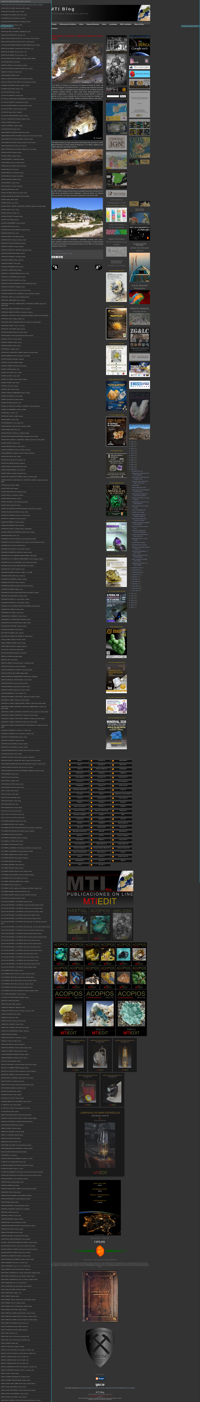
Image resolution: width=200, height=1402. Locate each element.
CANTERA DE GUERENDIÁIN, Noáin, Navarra (12, 266)
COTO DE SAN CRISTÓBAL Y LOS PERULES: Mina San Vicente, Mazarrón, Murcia (21, 943)
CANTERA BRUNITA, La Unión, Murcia (10, 182)
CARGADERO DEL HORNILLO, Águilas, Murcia (12, 609)
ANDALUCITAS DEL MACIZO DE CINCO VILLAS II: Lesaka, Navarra (17, 41)
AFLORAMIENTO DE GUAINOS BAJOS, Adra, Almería (14, 14)
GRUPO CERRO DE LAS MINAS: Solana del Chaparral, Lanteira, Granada (19, 1319)
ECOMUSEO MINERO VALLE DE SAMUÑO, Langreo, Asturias (16, 1101)
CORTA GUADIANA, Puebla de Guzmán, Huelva (12, 787)
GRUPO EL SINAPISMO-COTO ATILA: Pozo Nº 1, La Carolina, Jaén (17, 1370)
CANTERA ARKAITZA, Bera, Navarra (10, 169)
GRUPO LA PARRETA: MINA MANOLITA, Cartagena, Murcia (15, 1376)
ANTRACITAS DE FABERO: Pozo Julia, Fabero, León (14, 51)
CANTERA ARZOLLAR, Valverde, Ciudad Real (12, 176)
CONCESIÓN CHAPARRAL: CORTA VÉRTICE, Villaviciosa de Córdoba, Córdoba (20, 696)
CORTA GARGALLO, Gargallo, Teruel (10, 780)
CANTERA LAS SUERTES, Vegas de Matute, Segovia (14, 379)
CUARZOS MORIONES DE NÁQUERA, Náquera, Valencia (15, 1054)
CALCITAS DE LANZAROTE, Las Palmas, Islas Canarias (14, 102)
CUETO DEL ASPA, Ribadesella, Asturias (11, 1061)
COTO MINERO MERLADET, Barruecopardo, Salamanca (14, 857)
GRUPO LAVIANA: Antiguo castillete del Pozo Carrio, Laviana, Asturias (18, 1383)
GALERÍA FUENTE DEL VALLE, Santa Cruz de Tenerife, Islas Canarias (18, 1245)
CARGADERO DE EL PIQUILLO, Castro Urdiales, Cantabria (15, 548)
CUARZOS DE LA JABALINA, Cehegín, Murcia (12, 1024)
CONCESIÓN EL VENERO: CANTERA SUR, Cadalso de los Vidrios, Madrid (19, 721)
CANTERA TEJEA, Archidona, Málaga (10, 485)
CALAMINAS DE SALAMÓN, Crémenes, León (12, 88)
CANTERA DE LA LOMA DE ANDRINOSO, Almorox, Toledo (15, 273)
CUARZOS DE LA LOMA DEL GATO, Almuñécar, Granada (15, 1027)
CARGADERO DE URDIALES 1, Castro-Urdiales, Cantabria (15, 599)
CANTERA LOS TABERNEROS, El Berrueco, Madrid (13, 409)
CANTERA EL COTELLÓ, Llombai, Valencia (11, 339)
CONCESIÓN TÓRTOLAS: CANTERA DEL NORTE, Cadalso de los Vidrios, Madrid (21, 760)
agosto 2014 (135, 574)
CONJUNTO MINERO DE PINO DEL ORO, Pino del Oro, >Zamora (17, 767)
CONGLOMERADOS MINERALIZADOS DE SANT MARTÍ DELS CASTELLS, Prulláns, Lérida (23, 763)
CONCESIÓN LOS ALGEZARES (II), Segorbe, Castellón (14, 747)
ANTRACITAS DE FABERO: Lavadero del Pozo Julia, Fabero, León (17, 48)
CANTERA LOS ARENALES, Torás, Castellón (12, 396)
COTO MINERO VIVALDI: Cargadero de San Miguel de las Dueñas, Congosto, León (21, 888)
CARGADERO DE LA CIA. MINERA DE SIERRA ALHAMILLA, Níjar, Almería (19, 555)
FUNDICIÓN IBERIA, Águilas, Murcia (10, 1202)
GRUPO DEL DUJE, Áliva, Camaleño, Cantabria (12, 1346)
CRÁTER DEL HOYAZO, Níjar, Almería (10, 1000)
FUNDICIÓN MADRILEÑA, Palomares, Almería (12, 1219)
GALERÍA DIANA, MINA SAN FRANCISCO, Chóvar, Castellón (15, 1239)
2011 (132, 598)
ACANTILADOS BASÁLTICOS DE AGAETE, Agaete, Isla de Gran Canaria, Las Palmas (22, 4)
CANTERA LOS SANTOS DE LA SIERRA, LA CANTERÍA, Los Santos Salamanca (20, 406)
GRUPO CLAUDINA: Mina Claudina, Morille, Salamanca (14, 1329)
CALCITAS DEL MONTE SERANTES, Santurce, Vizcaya (14, 115)
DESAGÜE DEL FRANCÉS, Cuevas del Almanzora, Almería (15, 1074)
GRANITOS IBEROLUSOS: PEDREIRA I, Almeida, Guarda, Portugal (17, 1259)
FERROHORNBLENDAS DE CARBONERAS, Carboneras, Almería (17, 1148)
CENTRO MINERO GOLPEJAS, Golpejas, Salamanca (14, 646)
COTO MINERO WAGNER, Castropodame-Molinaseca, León (15, 891)
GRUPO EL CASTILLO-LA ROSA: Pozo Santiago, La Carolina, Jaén (17, 1349)
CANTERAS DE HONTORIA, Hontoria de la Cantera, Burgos (15, 515)
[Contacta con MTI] (116, 91)
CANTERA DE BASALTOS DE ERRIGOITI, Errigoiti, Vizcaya (15, 229)
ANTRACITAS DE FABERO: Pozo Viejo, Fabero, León (14, 55)
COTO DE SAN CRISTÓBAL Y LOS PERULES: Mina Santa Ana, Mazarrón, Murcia (21, 946)
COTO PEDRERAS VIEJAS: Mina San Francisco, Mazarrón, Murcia (17, 983)
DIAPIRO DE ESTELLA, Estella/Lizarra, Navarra (12, 1081)
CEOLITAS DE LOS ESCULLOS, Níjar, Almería (12, 649)
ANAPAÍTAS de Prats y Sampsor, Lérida (10, 28)
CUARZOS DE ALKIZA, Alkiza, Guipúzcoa (11, 1004)
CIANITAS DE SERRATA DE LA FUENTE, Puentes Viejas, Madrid (16, 669)
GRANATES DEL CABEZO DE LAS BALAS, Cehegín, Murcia (15, 1255)
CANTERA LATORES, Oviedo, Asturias (10, 382)
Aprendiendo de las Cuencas (139, 544)
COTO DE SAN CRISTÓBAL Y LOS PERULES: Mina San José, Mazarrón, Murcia (20, 940)
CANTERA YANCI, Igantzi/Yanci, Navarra (11, 505)
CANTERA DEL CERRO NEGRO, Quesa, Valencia (13, 300)
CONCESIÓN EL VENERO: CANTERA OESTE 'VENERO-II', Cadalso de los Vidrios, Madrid (23, 718)
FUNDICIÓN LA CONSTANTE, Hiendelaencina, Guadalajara (15, 1208)
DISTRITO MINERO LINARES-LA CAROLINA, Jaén (13, 1088)
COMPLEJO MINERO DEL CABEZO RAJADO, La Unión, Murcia (16, 679)
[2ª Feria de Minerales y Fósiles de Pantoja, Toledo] (116, 339)
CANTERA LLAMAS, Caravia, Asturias (10, 389)
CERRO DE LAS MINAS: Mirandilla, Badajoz (11, 656)
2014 (132, 469)
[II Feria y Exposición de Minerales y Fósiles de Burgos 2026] (116, 586)
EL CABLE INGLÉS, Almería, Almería (10, 1111)
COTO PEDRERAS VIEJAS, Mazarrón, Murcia (12, 970)
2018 (132, 460)
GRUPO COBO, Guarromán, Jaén (9, 1333)
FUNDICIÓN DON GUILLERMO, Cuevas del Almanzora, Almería (16, 1195)
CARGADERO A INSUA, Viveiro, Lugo (10, 535)
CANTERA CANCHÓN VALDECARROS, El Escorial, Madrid (15, 196)
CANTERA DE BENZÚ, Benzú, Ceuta (10, 233)
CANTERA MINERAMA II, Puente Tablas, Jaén (12, 422)
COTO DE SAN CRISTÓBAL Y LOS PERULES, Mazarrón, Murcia (16, 901)
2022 (132, 451)
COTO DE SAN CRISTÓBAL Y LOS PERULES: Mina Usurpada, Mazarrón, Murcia (20, 963)
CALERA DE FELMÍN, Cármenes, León (10, 122)
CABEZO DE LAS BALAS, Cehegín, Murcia (11, 71)
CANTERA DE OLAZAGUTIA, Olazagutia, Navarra (13, 286)
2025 (132, 444)
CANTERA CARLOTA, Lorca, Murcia (9, 202)
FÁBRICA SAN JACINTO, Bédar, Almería (10, 1138)
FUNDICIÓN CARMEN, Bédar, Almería (10, 1185)
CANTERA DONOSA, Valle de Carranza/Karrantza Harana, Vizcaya (17, 335)
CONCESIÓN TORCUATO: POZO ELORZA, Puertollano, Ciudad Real (17, 757)
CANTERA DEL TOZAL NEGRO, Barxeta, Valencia (13, 328)
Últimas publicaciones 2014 (139, 487)
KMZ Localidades (125, 24)
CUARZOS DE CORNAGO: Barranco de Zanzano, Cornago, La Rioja (17, 1010)
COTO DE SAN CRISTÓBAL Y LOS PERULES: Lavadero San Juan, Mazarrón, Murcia (22, 908)
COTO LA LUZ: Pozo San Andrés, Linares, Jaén (12, 814)
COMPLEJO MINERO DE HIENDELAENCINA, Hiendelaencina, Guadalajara (19, 676)
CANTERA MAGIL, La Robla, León (9, 412)
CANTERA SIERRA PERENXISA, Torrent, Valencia (13, 469)
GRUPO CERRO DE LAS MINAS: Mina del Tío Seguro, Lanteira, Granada (19, 1316)
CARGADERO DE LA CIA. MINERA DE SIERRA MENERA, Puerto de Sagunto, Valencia (22, 558)
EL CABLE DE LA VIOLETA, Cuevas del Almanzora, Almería (15, 1108)
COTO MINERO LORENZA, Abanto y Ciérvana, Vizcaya (14, 854)
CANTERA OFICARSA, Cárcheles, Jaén (10, 443)
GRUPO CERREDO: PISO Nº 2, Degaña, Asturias (13, 1302)
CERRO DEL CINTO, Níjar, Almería (9, 659)
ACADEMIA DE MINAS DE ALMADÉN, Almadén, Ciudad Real (15, 1)
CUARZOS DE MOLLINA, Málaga (9, 1034)
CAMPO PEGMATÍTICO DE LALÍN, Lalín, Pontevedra (14, 145)
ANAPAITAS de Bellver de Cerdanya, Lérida (11, 25)
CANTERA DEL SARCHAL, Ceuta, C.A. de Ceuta (13, 325)
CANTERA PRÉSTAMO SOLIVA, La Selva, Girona (13, 446)
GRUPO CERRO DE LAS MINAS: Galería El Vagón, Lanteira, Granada (18, 1313)
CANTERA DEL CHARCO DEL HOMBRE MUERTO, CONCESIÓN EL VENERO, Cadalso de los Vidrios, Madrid (23, 304)
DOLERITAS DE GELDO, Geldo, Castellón (11, 1094)
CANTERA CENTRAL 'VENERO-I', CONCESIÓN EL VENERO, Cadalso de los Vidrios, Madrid (23, 206)
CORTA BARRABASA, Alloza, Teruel (9, 774)
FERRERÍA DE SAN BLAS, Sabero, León (11, 1141)
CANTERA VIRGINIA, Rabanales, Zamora (11, 498)
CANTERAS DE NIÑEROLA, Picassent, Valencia (12, 522)
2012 (132, 595)
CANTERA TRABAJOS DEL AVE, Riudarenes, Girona (14, 491)
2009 (132, 602)
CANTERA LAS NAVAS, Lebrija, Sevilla (10, 375)
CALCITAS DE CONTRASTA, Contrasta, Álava (12, 95)
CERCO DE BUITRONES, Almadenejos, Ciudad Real (13, 653)
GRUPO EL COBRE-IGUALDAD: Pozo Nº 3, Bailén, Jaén (15, 1360)
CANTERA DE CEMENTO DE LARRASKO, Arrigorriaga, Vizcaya (16, 250)
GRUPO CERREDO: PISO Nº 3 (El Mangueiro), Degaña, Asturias (16, 1306)
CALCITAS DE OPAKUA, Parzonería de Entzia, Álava (14, 108)
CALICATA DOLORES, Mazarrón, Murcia (10, 129)
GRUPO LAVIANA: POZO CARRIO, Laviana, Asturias (14, 1397)
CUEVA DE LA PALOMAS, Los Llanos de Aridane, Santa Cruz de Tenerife (18, 1064)
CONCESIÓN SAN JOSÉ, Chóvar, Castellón (11, 753)
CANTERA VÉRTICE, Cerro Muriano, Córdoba (12, 495)
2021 (132, 453)
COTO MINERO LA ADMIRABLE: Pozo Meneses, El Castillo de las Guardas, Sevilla (21, 847)
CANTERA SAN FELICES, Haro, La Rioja (11, 456)
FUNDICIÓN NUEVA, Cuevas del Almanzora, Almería (13, 1222)
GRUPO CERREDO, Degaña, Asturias (10, 1296)
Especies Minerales (92, 24)
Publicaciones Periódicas (68, 24)
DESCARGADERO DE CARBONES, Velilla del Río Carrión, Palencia (17, 1077)
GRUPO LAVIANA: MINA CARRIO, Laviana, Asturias (13, 1386)
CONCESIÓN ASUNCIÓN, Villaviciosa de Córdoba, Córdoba (15, 689)
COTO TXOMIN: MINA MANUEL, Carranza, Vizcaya (13, 994)
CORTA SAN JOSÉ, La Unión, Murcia (10, 794)
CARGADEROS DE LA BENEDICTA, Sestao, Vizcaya (14, 616)
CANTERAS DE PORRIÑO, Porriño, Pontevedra (12, 525)
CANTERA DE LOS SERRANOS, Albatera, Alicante (13, 276)
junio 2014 (135, 579)
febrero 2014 (135, 588)
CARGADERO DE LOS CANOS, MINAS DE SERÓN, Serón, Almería (17, 565)
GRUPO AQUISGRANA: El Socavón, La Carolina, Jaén (14, 1262)
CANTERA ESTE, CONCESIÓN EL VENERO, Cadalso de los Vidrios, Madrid (19, 352)
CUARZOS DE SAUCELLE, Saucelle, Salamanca (13, 1044)
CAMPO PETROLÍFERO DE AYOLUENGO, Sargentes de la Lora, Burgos (18, 149)
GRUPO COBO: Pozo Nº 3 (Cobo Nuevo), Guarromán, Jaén (15, 1339)
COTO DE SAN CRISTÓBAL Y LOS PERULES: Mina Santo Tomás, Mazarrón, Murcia (21, 950)
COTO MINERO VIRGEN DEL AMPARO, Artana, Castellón (15, 881)
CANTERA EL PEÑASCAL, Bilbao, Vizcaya (11, 342)
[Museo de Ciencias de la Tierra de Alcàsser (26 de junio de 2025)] (139, 388)
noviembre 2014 (136, 567)
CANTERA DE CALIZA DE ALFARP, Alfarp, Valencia (13, 243)
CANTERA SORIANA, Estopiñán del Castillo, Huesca (13, 473)
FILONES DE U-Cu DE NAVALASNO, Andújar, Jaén (13, 1161)
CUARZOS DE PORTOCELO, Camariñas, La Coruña (13, 1037)
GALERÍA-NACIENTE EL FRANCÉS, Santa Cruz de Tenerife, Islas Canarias (19, 1249)
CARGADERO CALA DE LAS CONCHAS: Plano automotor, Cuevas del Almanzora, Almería (23, 542)
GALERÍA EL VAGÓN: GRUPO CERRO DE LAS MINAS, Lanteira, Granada (19, 1242)
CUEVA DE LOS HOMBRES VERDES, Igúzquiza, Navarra (15, 1067)
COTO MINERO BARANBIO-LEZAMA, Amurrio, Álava (13, 821)
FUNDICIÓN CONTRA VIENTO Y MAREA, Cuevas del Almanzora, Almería (18, 1188)
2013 (132, 593)
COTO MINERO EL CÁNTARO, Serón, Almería (12, 841)
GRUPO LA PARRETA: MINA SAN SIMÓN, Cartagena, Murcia (15, 1380)
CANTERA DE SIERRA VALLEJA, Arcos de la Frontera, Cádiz (15, 290)
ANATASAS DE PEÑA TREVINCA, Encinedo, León (13, 35)
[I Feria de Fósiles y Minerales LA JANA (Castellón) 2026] (116, 478)
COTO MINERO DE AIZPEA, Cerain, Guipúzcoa (12, 824)
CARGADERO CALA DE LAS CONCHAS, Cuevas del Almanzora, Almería (18, 538)
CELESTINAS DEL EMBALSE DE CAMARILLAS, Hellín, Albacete (16, 636)
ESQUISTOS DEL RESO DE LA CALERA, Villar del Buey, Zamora (17, 1121)
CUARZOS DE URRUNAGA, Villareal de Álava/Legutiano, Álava (16, 1047)
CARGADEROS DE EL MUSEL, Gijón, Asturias (12, 612)
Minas (70, 253)
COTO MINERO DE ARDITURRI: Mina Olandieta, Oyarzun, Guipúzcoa (18, 831)
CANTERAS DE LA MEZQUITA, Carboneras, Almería (13, 518)
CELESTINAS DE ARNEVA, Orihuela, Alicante (12, 629)
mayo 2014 (135, 581)
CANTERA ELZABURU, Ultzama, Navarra (11, 345)
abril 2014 (135, 583)
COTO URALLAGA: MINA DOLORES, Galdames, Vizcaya (15, 997)
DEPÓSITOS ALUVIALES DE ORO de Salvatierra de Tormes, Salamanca (18, 1071)
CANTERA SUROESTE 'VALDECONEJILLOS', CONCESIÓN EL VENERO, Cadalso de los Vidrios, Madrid (24, 480)
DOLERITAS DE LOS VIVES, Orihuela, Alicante (12, 1098)
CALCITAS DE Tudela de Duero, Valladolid (11, 112)
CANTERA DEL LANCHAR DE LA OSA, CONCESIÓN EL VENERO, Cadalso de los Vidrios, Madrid (24, 315)
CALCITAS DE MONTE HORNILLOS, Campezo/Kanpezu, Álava (16, 105)
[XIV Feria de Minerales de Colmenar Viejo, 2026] (116, 410)
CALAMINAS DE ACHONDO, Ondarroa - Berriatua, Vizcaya (15, 85)
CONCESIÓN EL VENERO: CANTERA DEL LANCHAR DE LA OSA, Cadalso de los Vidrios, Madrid (24, 711)
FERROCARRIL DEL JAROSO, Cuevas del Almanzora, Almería (16, 1145)
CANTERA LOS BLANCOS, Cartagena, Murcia (12, 399)
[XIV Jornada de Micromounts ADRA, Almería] (116, 374)
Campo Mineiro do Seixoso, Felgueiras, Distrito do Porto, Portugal (76, 37)
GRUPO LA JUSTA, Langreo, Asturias (10, 1373)
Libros (81, 24)
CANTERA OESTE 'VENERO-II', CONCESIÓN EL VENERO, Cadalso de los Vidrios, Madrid (23, 439)
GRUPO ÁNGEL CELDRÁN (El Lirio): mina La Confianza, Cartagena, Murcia (19, 1279)
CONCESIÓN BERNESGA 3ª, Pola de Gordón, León (13, 693)
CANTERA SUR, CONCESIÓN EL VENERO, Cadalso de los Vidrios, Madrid (19, 476)
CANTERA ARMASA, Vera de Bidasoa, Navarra (12, 172)
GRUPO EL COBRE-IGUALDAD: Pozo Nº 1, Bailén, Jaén (15, 1356)
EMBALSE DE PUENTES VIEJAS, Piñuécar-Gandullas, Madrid (16, 1114)
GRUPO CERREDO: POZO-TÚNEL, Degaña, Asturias (14, 1309)
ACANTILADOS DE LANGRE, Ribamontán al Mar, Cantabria (15, 8)
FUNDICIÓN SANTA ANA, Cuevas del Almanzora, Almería (14, 1235)
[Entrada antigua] (99, 269)
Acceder (76, 68)
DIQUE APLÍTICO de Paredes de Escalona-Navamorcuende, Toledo (17, 1084)
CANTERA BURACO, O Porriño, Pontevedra (11, 186)
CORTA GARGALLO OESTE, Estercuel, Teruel (12, 784)
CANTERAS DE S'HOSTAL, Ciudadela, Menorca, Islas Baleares (16, 528)
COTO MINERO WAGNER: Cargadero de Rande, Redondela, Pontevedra (19, 894)
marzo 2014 (135, 586)
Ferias (104, 24)
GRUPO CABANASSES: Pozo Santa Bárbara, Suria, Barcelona (16, 1286)
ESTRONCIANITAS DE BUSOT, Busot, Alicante (12, 1125)
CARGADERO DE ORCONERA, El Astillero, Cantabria (14, 579)
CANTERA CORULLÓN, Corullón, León (10, 213)
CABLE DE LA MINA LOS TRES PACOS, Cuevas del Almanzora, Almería (18, 82)
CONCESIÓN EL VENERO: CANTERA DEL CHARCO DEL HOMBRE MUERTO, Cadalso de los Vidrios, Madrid (23, 707)
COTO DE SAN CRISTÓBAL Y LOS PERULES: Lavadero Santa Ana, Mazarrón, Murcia (22, 911)
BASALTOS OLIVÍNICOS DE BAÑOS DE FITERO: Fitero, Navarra (17, 68)
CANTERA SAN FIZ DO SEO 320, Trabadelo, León (13, 459)
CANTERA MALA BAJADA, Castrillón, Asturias (12, 416)
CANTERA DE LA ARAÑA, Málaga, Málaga (11, 270)
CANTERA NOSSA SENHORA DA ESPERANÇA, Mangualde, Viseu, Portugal (19, 436)
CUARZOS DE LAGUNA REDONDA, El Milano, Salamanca (15, 1031)
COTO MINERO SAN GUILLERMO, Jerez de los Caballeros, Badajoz (17, 874)
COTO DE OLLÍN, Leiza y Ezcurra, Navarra (11, 810)
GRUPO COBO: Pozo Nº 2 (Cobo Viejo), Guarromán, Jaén (15, 1336)
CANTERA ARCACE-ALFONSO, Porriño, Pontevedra (13, 166)
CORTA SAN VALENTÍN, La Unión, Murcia (11, 800)
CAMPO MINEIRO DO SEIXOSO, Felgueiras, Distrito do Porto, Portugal (18, 142)
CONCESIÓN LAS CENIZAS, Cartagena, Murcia (12, 740)
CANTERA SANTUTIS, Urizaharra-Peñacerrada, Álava (14, 466)
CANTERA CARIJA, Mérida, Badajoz (9, 199)
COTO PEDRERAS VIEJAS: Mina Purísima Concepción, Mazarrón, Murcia (19, 980)
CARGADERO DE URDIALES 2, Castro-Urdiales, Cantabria (15, 602)
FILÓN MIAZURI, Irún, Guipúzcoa (9, 1155)
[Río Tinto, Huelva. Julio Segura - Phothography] (139, 303)
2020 (132, 455)
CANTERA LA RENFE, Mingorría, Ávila (10, 369)
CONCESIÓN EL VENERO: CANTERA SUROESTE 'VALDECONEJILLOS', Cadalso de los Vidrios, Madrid (24, 726)
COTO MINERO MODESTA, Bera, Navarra (11, 861)
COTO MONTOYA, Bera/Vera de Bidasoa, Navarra (13, 898)
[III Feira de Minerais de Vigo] (116, 551)
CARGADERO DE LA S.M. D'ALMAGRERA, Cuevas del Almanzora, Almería (19, 562)
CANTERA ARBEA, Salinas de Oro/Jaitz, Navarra (12, 162)
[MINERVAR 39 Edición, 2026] (116, 748)
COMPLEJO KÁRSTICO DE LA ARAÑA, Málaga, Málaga (14, 673)
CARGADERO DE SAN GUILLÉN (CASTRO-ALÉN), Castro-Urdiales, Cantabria (20, 592)
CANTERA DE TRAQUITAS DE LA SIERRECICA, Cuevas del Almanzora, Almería (20, 293)
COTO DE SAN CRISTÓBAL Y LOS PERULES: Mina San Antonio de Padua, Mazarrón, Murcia (24, 936)
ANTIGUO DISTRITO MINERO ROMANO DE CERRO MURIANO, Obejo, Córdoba (20, 45)
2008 (132, 605)
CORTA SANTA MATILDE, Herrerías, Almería (11, 807)
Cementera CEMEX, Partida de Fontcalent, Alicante (13, 639)
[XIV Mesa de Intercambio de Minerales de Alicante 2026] (116, 657)
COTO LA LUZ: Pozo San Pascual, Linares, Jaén (13, 817)
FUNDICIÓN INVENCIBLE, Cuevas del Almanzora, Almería (15, 1205)
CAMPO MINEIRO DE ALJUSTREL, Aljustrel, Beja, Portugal (15, 132)
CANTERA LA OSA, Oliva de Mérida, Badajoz (12, 362)
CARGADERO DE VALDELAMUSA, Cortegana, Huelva (14, 595)
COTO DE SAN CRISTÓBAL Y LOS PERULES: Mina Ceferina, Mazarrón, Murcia (20, 915)
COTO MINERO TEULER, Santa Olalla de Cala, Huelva (14, 878)
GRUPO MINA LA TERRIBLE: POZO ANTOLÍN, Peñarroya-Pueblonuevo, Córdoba (20, 1400)
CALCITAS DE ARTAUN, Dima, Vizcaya (10, 92)
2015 (132, 467)
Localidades (113, 24)
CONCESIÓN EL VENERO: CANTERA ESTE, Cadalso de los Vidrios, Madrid (19, 715)
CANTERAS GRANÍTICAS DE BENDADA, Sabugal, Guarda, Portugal (17, 532)
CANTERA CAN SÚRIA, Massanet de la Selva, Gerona (14, 192)
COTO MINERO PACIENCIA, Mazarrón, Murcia (12, 868)
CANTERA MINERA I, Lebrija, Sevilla (9, 419)
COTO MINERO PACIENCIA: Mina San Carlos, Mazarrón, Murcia (16, 871)
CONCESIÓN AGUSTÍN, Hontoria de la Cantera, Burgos (14, 683)
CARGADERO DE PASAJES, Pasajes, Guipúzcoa (13, 582)
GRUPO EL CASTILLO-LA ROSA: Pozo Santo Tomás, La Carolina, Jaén (18, 1353)
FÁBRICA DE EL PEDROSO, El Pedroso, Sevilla (12, 1131)
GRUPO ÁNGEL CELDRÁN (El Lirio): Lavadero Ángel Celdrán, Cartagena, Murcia (20, 1272)
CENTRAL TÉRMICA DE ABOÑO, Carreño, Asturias (13, 643)
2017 (132, 462)
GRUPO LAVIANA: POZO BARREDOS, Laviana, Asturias (14, 1393)
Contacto (54, 28)
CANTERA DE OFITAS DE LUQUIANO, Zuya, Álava (13, 280)
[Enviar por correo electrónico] (52, 257)
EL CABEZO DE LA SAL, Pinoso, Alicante (11, 1104)
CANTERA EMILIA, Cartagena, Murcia (10, 349)
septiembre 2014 (136, 572)
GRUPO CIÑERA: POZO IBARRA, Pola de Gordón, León (15, 1323)
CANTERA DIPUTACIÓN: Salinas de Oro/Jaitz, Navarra (14, 332)
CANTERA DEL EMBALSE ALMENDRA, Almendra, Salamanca (16, 308)
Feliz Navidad (135, 485)
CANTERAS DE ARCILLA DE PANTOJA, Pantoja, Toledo (14, 512)
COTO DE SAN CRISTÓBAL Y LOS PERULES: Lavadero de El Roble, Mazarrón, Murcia (22, 905)
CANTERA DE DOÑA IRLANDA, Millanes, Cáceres (13, 253)
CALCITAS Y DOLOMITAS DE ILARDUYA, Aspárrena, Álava (15, 119)
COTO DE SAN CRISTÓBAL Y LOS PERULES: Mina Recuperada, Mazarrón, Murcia (21, 933)
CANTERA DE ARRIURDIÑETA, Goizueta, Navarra (13, 223)
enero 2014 (135, 590)
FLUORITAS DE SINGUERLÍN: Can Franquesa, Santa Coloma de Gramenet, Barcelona (22, 1171)
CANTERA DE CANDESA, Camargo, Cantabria (12, 246)
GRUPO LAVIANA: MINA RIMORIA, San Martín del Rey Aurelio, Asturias (18, 1390)
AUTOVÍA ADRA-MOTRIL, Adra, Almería (10, 61)
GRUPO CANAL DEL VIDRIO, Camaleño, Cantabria (13, 1289)
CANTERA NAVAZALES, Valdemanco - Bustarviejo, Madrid (15, 433)
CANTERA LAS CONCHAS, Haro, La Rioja (11, 372)
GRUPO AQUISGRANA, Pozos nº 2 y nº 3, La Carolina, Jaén (15, 1266)
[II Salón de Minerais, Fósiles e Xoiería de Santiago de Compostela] (116, 446)
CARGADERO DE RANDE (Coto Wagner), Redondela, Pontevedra (17, 585)
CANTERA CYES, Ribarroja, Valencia (10, 219)
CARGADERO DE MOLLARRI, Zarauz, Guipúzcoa (13, 575)
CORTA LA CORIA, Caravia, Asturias (9, 790)
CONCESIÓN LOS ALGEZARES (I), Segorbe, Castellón (14, 743)
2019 (132, 457)
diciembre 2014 (136, 471)
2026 (132, 441)
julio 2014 (134, 577)
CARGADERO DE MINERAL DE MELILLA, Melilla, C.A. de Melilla (16, 572)
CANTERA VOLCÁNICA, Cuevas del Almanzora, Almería (14, 501)
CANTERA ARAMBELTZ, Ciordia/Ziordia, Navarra (12, 159)
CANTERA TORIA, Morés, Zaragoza (9, 488)
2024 (132, 446)
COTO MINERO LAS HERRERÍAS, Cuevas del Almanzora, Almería (17, 851)
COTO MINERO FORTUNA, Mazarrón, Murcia (12, 844)
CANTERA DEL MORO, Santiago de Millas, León (12, 318)
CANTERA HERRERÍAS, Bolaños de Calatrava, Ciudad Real (15, 355)
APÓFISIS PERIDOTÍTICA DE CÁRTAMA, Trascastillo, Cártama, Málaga (18, 58)
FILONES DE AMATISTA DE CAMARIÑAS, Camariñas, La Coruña (16, 1158)
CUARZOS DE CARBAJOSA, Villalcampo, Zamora (13, 1007)
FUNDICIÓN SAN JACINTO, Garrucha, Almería (12, 1229)
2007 (132, 607)
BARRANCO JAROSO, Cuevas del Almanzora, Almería (14, 65)
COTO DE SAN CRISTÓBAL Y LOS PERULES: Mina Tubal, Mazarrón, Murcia (19, 960)
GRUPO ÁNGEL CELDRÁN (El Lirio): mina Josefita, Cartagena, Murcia (18, 1276)
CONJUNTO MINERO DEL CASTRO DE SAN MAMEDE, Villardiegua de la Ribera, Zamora (22, 770)
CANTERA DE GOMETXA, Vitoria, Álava (10, 263)
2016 (132, 464)
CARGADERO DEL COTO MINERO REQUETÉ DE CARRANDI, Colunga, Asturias (20, 606)
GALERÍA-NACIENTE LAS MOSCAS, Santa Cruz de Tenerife (15, 1252)
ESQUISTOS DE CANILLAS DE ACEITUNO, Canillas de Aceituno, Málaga (19, 1118)
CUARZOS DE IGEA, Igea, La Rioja (9, 1017)
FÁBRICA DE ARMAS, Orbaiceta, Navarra (11, 1128)
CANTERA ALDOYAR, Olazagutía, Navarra (11, 152)
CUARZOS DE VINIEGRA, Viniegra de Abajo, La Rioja (14, 1051)
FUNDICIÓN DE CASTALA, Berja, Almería (11, 1192)
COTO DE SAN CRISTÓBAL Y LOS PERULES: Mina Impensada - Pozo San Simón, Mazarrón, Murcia (25, 926)
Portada (53, 24)
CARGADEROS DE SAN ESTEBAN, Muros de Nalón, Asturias (16, 622)
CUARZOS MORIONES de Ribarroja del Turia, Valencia (14, 1057)
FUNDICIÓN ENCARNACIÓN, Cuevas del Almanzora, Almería (15, 1198)
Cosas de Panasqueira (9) (138, 510)
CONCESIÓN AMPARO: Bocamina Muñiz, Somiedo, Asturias (15, 686)
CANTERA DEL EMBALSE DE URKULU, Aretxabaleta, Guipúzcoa (17, 312)
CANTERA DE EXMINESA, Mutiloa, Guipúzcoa (12, 260)
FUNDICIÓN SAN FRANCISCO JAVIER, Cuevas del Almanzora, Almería (18, 1225)
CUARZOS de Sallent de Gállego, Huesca (11, 1041)
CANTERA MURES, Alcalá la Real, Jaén (10, 429)
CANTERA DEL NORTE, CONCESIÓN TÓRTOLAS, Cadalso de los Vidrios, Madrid (21, 322)
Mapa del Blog (139, 24)
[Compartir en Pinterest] (62, 257)
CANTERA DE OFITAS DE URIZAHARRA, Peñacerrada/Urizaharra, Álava (18, 283)
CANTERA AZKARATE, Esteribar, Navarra (11, 179)
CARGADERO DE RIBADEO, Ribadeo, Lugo (11, 589)
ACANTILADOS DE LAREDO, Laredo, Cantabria (12, 11)
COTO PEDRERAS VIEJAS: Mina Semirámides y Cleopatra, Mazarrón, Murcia (19, 990)
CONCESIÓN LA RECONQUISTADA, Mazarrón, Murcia (14, 737)
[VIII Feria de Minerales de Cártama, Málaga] (116, 515)
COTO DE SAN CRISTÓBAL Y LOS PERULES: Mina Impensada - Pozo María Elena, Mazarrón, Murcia (24, 922)
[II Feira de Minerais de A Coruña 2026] (116, 622)
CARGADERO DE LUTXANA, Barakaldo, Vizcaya (13, 569)
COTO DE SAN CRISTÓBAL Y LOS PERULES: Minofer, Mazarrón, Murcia (18, 967)
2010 (132, 600)
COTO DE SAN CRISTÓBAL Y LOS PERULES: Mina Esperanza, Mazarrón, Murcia (21, 918)
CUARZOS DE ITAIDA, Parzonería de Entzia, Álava (13, 1020)
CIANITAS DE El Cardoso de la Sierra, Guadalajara (13, 666)
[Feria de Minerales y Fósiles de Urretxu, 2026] (116, 692)
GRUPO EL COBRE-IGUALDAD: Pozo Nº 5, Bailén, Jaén (15, 1363)
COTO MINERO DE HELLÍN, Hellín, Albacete (11, 834)
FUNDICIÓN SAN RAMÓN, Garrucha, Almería (12, 1232)
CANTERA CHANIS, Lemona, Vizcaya (10, 209)
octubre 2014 (135, 570)
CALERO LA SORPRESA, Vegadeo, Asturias (12, 125)
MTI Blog (62, 8)
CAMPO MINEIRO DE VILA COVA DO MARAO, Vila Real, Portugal (17, 139)
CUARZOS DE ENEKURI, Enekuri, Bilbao (11, 1014)
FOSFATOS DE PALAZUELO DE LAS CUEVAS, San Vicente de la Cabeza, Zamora (21, 1175)
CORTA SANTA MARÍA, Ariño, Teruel (9, 804)
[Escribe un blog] (54, 257)
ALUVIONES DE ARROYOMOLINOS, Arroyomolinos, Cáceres (16, 21)
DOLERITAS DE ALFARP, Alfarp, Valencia (11, 1091)
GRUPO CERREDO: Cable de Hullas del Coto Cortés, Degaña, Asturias (18, 1299)
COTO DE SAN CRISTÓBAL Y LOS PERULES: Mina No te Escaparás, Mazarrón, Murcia (22, 930)
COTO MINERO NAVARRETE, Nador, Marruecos (12, 864)
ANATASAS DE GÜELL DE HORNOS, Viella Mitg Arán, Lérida (16, 31)
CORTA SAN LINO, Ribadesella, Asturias (10, 797)
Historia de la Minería (61, 253)
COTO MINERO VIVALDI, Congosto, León (11, 884)
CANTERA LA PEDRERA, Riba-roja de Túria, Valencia (14, 365)
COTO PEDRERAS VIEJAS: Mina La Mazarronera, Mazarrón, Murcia (17, 977)
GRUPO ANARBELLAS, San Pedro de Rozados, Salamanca (15, 1269)
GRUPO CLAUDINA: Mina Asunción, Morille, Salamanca (14, 1326)
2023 (132, 448)
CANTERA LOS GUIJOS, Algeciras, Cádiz (11, 402)
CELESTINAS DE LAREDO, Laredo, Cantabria (12, 632)
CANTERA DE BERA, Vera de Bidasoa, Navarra (12, 236)
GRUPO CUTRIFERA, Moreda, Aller (9, 1343)
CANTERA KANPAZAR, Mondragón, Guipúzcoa (12, 359)
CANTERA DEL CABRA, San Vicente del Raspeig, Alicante (15, 296)
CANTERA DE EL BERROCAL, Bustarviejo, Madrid (13, 256)
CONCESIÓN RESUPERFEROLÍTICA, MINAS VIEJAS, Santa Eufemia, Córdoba (20, 750)
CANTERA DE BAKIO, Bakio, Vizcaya (10, 226)
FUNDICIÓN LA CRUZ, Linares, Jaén (10, 1212)
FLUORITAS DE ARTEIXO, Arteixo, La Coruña (12, 1168)
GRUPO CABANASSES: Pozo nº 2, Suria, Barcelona (14, 1282)
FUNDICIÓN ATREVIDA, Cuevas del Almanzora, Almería (14, 1178)
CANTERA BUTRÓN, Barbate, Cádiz (9, 189)
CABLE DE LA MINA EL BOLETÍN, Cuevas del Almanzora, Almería (17, 78)
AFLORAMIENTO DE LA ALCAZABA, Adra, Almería (13, 18)
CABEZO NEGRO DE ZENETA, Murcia (10, 75)
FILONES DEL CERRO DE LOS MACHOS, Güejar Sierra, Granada (17, 1165)
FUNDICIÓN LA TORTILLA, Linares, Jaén (11, 1215)
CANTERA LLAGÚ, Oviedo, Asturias (9, 386)
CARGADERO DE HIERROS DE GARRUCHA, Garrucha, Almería (16, 552)
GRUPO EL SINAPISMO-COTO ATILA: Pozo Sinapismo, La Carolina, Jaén (19, 1366)
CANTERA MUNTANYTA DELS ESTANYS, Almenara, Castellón (16, 426)
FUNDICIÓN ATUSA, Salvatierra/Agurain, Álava (12, 1182)
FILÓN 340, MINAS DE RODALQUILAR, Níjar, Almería (14, 1151)
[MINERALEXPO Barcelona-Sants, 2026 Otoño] (116, 713)
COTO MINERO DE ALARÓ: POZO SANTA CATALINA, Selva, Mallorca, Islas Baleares (21, 827)
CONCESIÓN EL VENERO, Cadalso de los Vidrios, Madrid (15, 700)
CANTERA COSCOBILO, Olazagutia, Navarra (12, 216)
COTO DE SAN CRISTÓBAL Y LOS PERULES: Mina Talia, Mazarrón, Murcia (19, 953)
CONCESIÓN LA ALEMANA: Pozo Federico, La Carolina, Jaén (16, 730)
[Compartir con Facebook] (59, 257)
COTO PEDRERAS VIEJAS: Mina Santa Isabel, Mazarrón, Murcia (16, 987)
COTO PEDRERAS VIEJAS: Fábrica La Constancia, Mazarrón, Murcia (18, 973)
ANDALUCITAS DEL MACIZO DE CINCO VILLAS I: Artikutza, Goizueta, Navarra (20, 38)
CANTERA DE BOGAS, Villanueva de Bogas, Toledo (13, 239)
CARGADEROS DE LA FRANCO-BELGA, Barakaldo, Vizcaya (15, 619)
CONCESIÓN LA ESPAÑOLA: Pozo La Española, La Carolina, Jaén (17, 733)
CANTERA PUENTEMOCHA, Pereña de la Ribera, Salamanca (16, 449)
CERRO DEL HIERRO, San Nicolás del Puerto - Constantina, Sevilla (17, 663)
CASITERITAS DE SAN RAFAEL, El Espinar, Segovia (14, 626)
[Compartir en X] (57, 257)
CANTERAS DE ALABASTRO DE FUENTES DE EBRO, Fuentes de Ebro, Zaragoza (21, 508)
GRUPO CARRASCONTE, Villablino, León (11, 1292)
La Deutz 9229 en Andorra (138, 542)
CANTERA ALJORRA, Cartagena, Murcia (11, 156)
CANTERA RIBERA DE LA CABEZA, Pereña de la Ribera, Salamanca (17, 453)
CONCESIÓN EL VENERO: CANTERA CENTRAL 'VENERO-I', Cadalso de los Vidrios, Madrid (23, 703)
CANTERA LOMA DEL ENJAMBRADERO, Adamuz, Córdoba (15, 392)
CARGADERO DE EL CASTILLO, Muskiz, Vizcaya (13, 545)
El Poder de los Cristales (138, 512)
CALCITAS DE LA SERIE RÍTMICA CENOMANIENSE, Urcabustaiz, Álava (18, 98)
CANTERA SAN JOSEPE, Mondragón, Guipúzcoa (13, 463)
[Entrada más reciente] (54, 269)
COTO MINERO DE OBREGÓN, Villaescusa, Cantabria (14, 837)
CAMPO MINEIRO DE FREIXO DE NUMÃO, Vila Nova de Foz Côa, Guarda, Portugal (21, 135)
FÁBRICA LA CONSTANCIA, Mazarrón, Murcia (12, 1135)
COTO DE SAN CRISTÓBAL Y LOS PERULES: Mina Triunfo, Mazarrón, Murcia (20, 957)
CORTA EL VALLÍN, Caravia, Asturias (10, 777)
